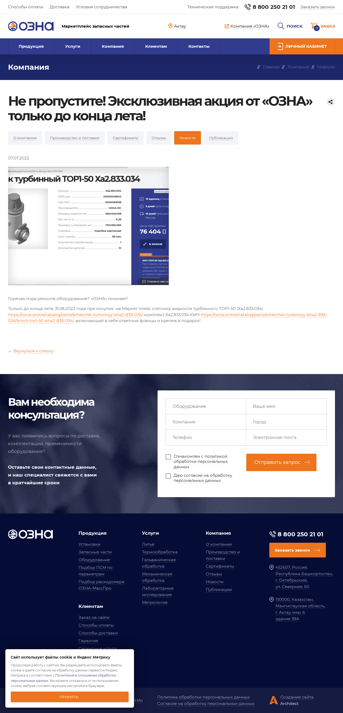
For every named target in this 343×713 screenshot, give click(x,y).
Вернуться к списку (33, 350)
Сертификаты (220, 566)
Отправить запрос (277, 462)
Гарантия (88, 640)
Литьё (148, 544)
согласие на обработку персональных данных (203, 478)
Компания (113, 46)
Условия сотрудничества (101, 6)
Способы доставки (98, 633)
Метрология (154, 602)
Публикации (219, 589)
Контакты (199, 46)
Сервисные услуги (98, 648)
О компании (219, 544)
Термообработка (160, 552)
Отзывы (214, 574)
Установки (89, 544)
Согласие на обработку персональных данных (206, 703)
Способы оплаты (25, 6)
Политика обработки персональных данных (203, 697)
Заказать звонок (317, 6)
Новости (214, 581)
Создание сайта (297, 697)
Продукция (31, 46)
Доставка (59, 6)
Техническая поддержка (212, 6)
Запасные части (95, 552)
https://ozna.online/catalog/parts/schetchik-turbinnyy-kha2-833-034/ (75, 314)
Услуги (72, 46)
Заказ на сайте (94, 617)
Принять (69, 697)
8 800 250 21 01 (274, 7)
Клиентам (156, 46)
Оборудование (94, 559)
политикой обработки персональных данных (201, 461)
